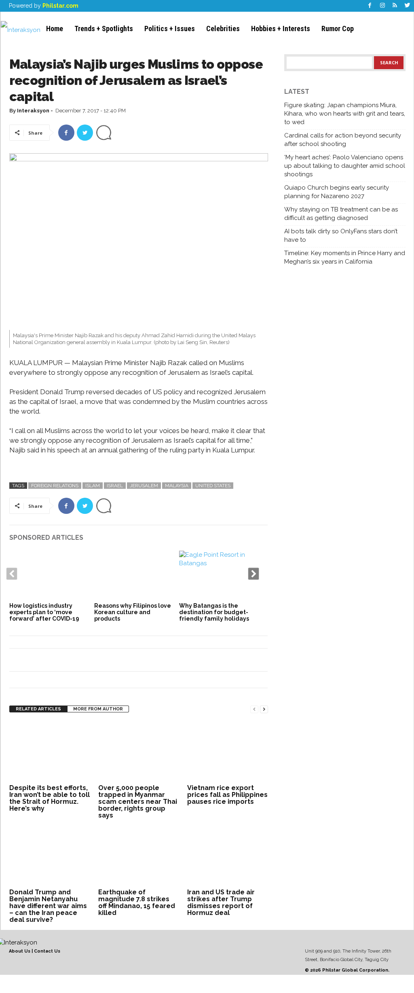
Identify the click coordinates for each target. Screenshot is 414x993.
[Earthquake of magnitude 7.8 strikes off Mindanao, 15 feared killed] (138, 856)
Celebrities (223, 28)
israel (115, 485)
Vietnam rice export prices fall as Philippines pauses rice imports (227, 794)
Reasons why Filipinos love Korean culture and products (132, 612)
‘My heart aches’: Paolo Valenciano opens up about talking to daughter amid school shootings (344, 166)
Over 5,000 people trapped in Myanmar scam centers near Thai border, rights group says (137, 801)
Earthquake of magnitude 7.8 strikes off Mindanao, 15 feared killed (136, 902)
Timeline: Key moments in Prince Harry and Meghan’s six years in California (344, 257)
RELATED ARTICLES (38, 709)
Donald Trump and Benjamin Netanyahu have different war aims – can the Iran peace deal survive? (48, 905)
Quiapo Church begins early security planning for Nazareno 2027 (336, 192)
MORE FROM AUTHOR (98, 709)
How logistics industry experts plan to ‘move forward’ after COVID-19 (44, 612)
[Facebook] (370, 6)
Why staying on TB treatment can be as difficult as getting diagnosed (341, 214)
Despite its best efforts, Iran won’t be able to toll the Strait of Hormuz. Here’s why (49, 798)
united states (212, 485)
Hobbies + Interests (280, 28)
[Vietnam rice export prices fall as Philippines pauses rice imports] (227, 751)
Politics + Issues (169, 28)
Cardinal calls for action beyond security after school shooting (342, 140)
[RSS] (395, 6)
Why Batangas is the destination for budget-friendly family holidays (214, 612)
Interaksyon (33, 111)
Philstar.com (60, 5)
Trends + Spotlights (103, 28)
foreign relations (54, 485)
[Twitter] (407, 6)
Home (54, 28)
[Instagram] (382, 6)
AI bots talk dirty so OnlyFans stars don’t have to (340, 235)
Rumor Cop (337, 28)
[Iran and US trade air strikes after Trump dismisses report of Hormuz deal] (227, 856)
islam (92, 485)
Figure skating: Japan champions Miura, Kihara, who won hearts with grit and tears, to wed (344, 113)
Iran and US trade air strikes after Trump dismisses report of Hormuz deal (221, 902)
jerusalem (144, 485)
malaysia (176, 485)
